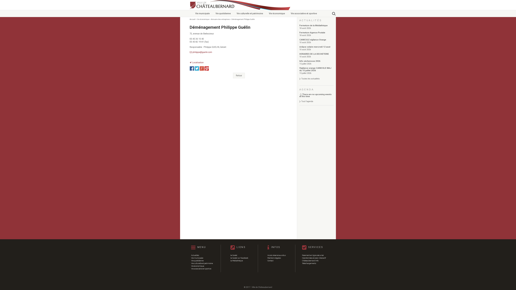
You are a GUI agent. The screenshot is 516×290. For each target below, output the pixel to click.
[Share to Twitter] (197, 68)
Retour (239, 75)
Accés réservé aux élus (276, 255)
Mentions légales (274, 258)
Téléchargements (309, 263)
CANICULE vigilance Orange (312, 40)
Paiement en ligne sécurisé (313, 255)
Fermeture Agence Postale (312, 32)
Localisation (198, 62)
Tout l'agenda (307, 101)
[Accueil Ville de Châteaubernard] (212, 5)
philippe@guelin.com (202, 52)
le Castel (233, 255)
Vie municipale (202, 13)
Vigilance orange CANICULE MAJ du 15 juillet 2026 (315, 69)
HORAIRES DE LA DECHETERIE (314, 54)
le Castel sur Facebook (239, 258)
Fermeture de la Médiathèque (313, 25)
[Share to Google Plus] (202, 68)
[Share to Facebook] (192, 68)
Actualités (195, 255)
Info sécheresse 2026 (309, 61)
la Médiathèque (236, 261)
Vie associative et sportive (304, 13)
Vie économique (277, 13)
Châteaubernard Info (310, 261)
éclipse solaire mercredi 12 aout (314, 47)
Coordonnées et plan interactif (314, 258)
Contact (270, 261)
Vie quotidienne (223, 13)
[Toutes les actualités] (316, 76)
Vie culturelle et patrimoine (250, 13)
